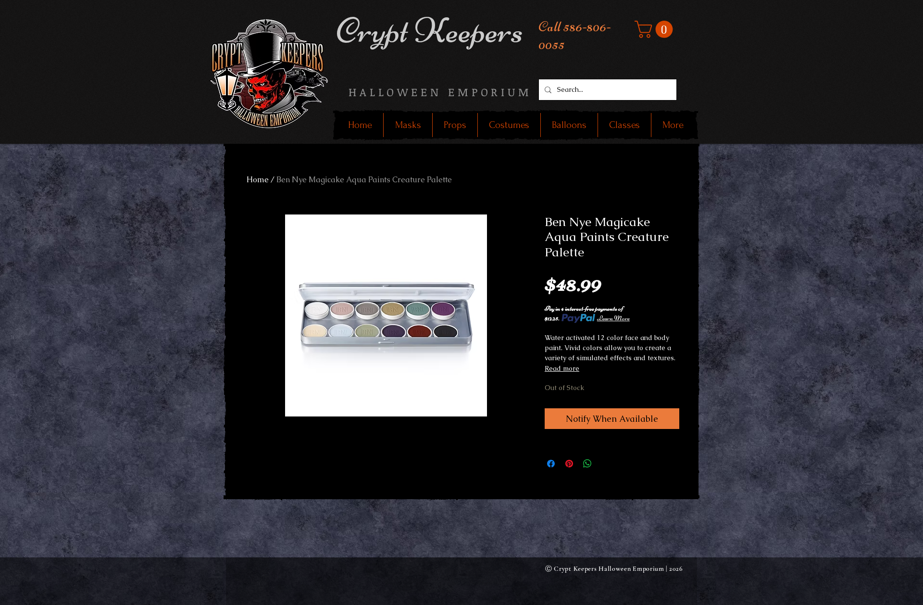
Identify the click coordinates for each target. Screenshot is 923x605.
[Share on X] (605, 463)
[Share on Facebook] (551, 463)
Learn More (613, 318)
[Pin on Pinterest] (569, 463)
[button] (656, 29)
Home (258, 180)
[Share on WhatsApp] (587, 463)
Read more (562, 368)
